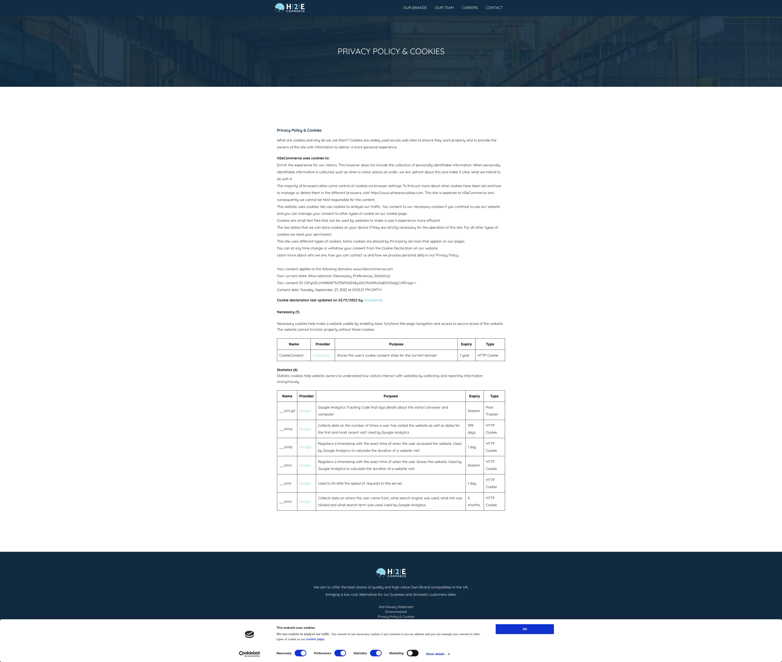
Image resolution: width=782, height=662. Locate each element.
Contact (494, 7)
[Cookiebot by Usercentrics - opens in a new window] (249, 654)
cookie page (315, 639)
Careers (470, 7)
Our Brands (415, 7)
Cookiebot (372, 300)
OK (525, 629)
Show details (435, 654)
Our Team (444, 7)
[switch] (340, 653)
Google (305, 411)
